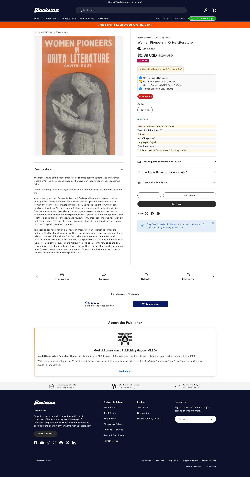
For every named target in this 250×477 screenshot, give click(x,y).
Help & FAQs (110, 418)
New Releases (87, 18)
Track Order (178, 18)
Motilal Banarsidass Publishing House (153, 37)
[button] (214, 10)
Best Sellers (52, 18)
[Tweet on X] (146, 213)
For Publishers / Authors (149, 418)
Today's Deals (69, 18)
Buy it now (177, 204)
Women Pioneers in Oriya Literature (54, 32)
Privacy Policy (111, 440)
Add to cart (189, 195)
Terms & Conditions (114, 435)
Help (158, 18)
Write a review (150, 304)
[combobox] (131, 10)
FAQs (166, 18)
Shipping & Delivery (114, 424)
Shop (36, 18)
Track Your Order (45, 433)
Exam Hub (103, 18)
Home (36, 32)
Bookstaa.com (45, 460)
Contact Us (143, 413)
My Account (110, 407)
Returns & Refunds (113, 429)
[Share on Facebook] (152, 213)
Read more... (125, 371)
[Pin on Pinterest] (158, 213)
